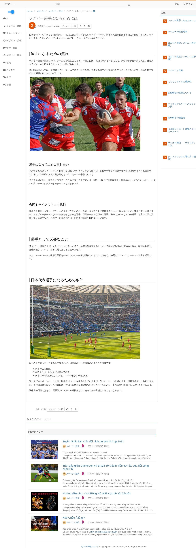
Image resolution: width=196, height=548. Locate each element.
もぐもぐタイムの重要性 (180, 81)
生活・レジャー (13, 33)
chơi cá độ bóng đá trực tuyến (103, 532)
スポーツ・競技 (13, 55)
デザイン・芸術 (13, 40)
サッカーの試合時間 (177, 31)
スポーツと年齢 (175, 70)
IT (7, 18)
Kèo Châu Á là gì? (74, 517)
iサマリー (9, 4)
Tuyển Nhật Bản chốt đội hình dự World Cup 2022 (93, 441)
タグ (8, 77)
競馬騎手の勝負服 (176, 117)
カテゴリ (10, 70)
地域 (8, 62)
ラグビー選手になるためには (182, 20)
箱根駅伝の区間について (180, 93)
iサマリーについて (90, 546)
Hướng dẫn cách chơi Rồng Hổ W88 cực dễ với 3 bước (97, 493)
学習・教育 (11, 48)
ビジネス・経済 (13, 26)
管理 (8, 84)
